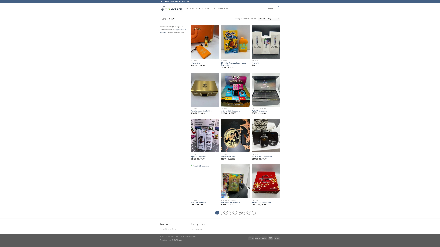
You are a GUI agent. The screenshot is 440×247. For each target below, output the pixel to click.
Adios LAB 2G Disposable (230, 111)
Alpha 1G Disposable (259, 111)
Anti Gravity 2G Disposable (262, 157)
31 (249, 213)
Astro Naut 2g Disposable (230, 202)
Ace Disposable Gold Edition (201, 111)
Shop (198, 8)
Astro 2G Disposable (198, 202)
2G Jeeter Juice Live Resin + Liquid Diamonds (233, 64)
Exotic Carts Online (219, 8)
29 (240, 213)
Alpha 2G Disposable (198, 157)
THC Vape (205, 8)
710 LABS (255, 63)
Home (192, 8)
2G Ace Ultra (195, 63)
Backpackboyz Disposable (261, 202)
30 (244, 213)
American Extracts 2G (229, 157)
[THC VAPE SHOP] (171, 8)
